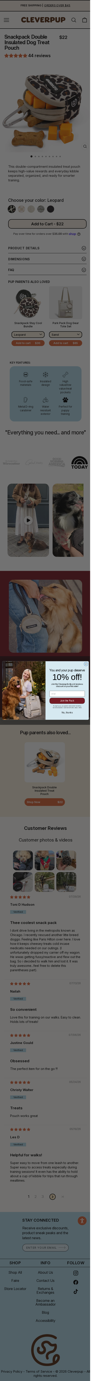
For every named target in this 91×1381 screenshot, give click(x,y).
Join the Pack (65, 700)
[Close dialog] (84, 664)
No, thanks (65, 712)
